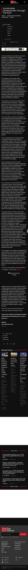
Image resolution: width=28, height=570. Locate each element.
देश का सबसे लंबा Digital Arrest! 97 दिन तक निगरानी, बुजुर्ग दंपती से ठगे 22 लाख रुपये (13, 456)
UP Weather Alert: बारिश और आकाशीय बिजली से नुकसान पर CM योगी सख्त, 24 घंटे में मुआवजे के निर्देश (13, 472)
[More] (4, 44)
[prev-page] (2, 408)
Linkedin (6, 559)
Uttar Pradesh (6, 475)
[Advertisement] (14, 431)
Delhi (3, 376)
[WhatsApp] (13, 343)
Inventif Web (9, 568)
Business (3, 15)
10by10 (7, 333)
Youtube (6, 562)
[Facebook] (4, 343)
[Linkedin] (2, 560)
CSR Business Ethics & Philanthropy (13, 15)
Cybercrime (5, 459)
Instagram (20, 557)
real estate (5, 335)
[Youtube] (2, 562)
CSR (11, 333)
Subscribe (3, 326)
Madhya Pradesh (6, 467)
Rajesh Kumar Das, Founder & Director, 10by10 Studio (10, 30)
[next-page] (5, 408)
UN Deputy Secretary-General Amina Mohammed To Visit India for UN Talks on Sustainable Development (23, 369)
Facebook (6, 557)
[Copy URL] (10, 343)
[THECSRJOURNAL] (14, 1)
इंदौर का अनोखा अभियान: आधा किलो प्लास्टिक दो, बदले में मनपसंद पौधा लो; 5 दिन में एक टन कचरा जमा (13, 464)
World (22, 381)
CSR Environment (5, 17)
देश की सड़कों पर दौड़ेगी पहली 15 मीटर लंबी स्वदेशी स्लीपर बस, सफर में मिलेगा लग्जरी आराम (14, 480)
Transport (5, 483)
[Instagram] (16, 557)
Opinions (12, 17)
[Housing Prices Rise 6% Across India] (14, 354)
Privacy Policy (15, 537)
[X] (7, 343)
